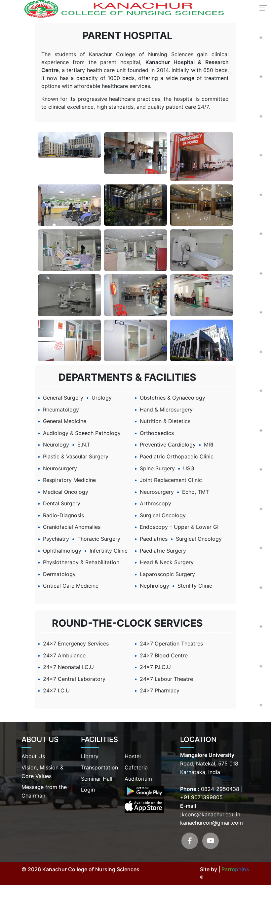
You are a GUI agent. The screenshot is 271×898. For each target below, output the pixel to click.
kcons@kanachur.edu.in (211, 814)
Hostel (133, 756)
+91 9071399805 (201, 797)
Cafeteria (136, 767)
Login (88, 789)
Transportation (99, 767)
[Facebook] (189, 841)
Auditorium (138, 778)
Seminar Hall (96, 778)
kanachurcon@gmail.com (211, 822)
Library (89, 756)
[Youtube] (210, 841)
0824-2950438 (219, 789)
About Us (33, 756)
